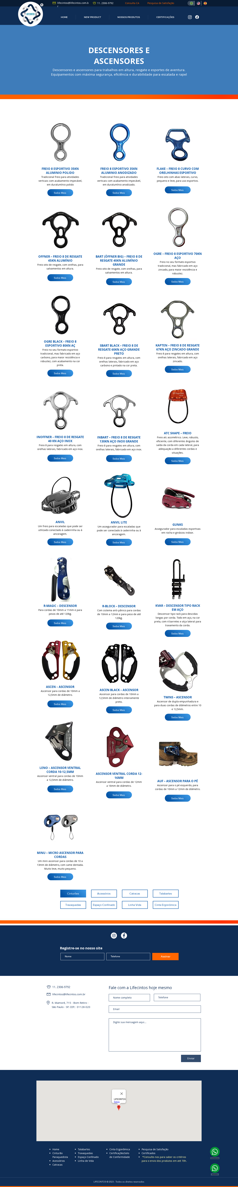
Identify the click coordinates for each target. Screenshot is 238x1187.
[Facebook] (197, 17)
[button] (92, 17)
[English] (197, 3)
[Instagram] (189, 17)
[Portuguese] (190, 3)
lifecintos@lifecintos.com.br (68, 994)
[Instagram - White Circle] (114, 935)
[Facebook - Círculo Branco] (124, 935)
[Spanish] (204, 3)
